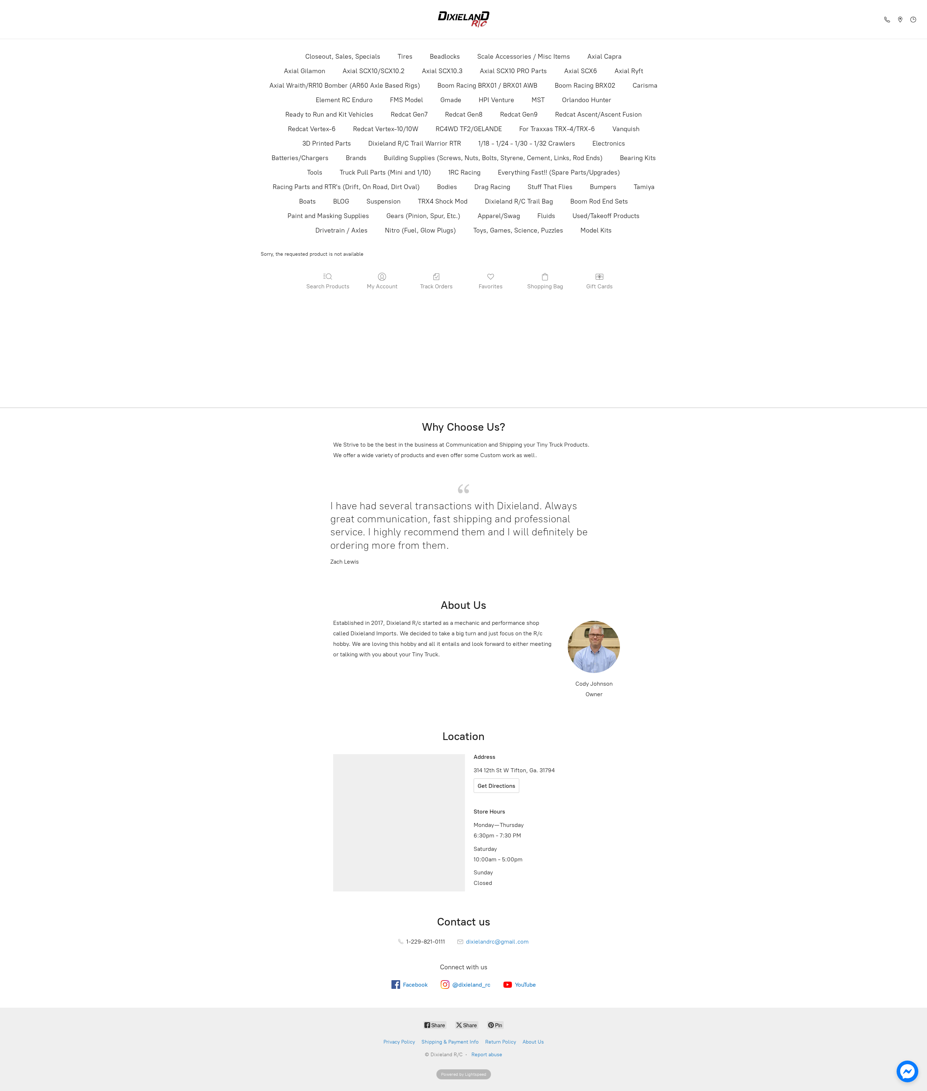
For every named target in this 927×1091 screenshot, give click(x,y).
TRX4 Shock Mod (442, 201)
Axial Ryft (628, 71)
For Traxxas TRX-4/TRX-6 (557, 129)
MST (538, 100)
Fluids (546, 216)
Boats (307, 201)
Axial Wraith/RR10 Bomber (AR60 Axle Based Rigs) (344, 85)
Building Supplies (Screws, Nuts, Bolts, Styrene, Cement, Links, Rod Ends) (493, 158)
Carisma (645, 85)
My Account (382, 286)
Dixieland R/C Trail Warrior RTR (414, 143)
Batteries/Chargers (300, 158)
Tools (314, 172)
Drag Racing (492, 187)
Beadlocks (445, 56)
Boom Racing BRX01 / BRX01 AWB (487, 85)
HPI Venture (496, 100)
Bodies (447, 187)
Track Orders (436, 286)
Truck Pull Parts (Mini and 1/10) (385, 172)
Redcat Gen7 (409, 114)
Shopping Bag (545, 286)
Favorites (491, 286)
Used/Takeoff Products (605, 216)
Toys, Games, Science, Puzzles (518, 230)
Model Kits (596, 230)
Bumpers (603, 187)
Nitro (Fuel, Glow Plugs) (420, 230)
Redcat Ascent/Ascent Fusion (598, 114)
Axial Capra (604, 56)
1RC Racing (464, 172)
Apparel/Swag (499, 216)
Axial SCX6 (580, 71)
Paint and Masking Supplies (328, 216)
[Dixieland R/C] (463, 19)
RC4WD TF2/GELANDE (469, 129)
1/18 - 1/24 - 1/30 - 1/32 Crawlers (526, 143)
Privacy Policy (399, 1042)
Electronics (608, 143)
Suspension (383, 201)
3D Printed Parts (326, 143)
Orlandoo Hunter (586, 100)
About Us (533, 1042)
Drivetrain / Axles (341, 230)
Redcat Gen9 (519, 114)
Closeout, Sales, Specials (342, 56)
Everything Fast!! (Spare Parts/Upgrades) (559, 172)
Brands (356, 158)
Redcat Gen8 (464, 114)
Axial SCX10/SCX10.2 (373, 71)
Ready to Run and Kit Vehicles (329, 114)
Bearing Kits (638, 158)
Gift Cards (599, 286)
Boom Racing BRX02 (585, 85)
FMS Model (406, 100)
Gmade (450, 100)
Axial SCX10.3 (442, 71)
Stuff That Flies (550, 187)
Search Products (327, 286)
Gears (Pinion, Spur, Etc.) (423, 216)
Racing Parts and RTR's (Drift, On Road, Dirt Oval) (346, 187)
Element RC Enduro (344, 100)
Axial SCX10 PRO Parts (513, 71)
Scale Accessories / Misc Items (523, 56)
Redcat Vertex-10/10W (385, 129)
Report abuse (486, 1055)
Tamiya (644, 187)
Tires (405, 56)
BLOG (341, 201)
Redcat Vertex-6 (312, 129)
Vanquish (625, 129)
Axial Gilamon (304, 71)
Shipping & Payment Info (450, 1042)
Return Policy (500, 1042)
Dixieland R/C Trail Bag (519, 201)
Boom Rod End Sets (599, 201)
